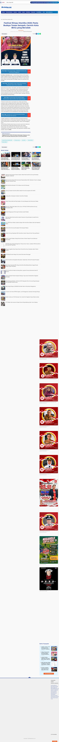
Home (3, 2)
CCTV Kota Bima (54, 734)
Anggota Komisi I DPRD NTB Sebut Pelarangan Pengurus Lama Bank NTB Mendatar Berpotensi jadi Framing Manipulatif (16, 135)
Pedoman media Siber (55, 683)
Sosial (23, 12)
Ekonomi (33, 12)
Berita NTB (55, 686)
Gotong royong (17, 140)
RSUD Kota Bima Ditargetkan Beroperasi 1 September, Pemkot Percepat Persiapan (22, 259)
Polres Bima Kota (55, 697)
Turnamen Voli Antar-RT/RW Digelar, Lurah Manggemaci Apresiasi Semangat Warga (22, 291)
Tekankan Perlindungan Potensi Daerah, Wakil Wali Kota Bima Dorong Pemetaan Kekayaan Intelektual (45, 2)
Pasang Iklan (53, 680)
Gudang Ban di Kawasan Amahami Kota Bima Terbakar (16, 195)
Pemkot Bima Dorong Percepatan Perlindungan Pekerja (16, 227)
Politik (19, 12)
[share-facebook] (36, 34)
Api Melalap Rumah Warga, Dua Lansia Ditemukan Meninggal (17, 254)
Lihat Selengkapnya (48, 673)
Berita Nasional (49, 12)
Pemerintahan (9, 12)
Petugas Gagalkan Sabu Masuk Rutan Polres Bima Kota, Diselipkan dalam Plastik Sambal (45, 668)
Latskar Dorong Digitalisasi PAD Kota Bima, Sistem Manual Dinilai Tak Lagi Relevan (22, 233)
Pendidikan (38, 12)
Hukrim (15, 12)
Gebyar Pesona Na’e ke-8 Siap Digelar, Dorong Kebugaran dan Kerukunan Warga (21, 201)
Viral (44, 12)
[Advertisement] (21, 314)
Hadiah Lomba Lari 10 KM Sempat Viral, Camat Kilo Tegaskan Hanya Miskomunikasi (22, 297)
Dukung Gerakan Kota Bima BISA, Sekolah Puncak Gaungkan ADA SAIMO (20, 190)
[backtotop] (29, 678)
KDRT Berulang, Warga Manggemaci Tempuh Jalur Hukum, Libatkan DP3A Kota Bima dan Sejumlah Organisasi (45, 663)
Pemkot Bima (4, 142)
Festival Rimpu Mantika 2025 (7, 140)
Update (55, 741)
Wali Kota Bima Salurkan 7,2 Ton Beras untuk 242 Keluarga (17, 185)
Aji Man (52, 685)
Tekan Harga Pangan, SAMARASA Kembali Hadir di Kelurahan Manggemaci (20, 286)
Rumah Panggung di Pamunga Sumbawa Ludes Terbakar (17, 211)
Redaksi (52, 681)
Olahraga (56, 689)
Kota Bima (24, 140)
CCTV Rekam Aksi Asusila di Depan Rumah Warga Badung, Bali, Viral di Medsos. (21, 302)
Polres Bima (53, 696)
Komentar (5, 147)
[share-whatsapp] (40, 34)
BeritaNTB (53, 688)
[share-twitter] (38, 34)
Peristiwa (28, 12)
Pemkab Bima (54, 692)
